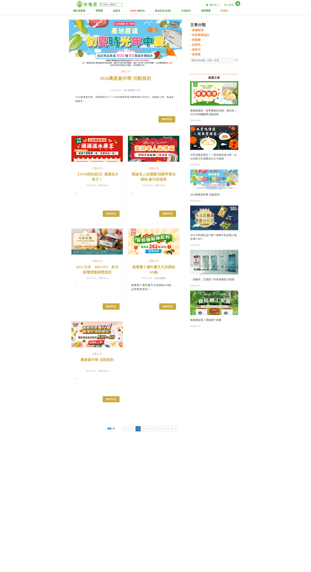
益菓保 (119, 11)
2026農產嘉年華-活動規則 (125, 78)
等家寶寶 (209, 11)
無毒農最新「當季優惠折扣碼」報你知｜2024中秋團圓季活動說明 (213, 112)
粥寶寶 (102, 11)
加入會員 (229, 5)
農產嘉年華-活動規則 (97, 360)
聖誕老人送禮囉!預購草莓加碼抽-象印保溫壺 (154, 176)
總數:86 (111, 428)
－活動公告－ (125, 71)
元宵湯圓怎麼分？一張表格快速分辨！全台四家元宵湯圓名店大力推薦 (213, 156)
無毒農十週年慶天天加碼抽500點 (153, 269)
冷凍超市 (188, 11)
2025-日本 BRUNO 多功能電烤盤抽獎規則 (97, 269)
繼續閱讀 (167, 119)
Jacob (105, 185)
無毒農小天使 (134, 90)
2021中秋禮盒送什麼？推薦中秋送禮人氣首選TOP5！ (213, 237)
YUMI (162, 185)
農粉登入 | (215, 5)
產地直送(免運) (163, 11)
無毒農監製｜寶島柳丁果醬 (205, 320)
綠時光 (137, 11)
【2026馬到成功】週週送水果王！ (97, 176)
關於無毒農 (80, 11)
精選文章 (214, 77)
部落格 (228, 11)
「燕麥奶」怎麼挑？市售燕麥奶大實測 (212, 279)
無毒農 (162, 278)
